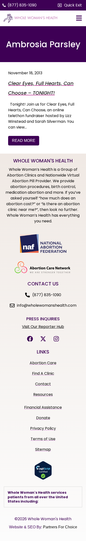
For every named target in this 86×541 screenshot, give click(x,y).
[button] (70, 5)
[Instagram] (56, 339)
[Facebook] (30, 339)
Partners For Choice (60, 527)
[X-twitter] (43, 339)
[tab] (43, 497)
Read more (23, 141)
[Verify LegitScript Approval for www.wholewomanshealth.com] (43, 478)
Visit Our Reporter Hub (43, 326)
